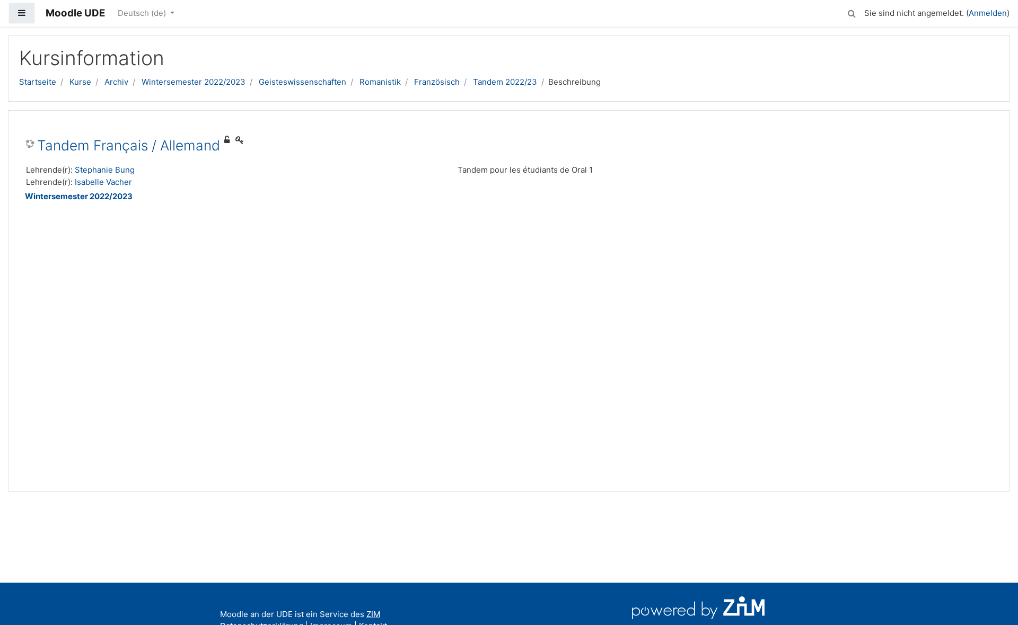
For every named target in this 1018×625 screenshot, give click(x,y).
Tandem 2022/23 (505, 82)
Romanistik (380, 82)
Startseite (37, 82)
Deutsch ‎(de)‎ (143, 13)
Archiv (116, 82)
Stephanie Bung (105, 170)
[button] (851, 12)
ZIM (373, 614)
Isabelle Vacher (103, 182)
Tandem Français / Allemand (128, 145)
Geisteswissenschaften (302, 82)
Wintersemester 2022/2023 (193, 82)
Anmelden (988, 13)
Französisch (437, 82)
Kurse (80, 82)
